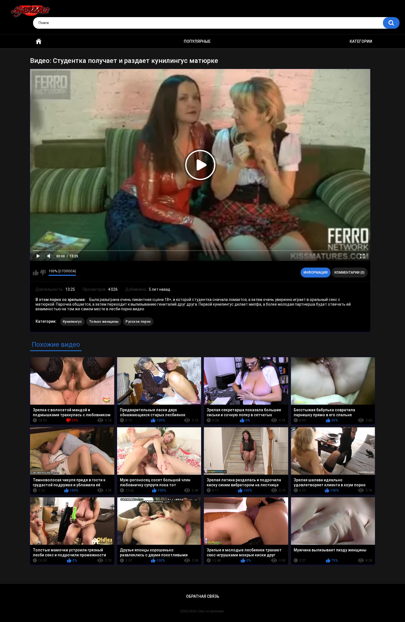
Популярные (197, 41)
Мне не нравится (43, 272)
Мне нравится (36, 272)
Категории (361, 41)
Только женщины (103, 322)
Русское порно (138, 322)
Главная (38, 41)
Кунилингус (72, 322)
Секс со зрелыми (211, 611)
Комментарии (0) (349, 272)
